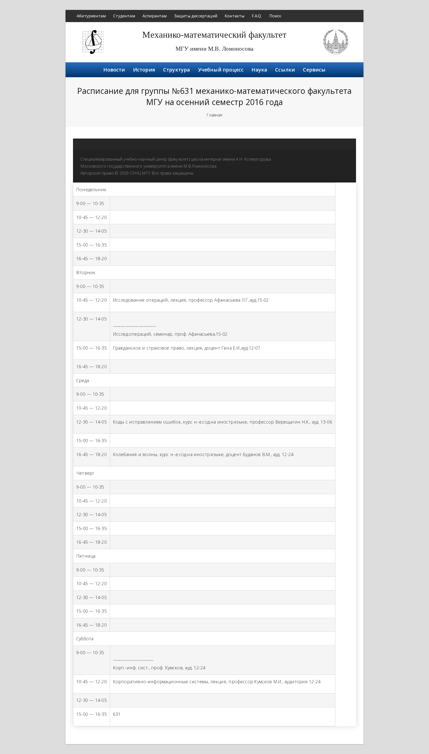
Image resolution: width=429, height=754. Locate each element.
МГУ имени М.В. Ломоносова (214, 48)
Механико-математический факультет (214, 35)
